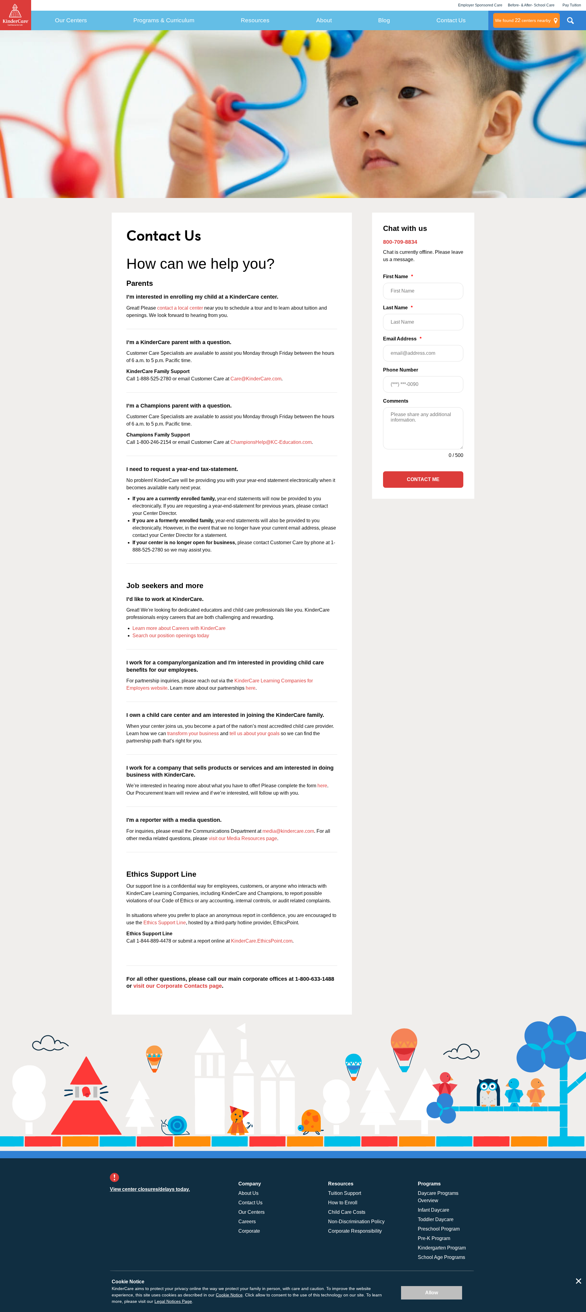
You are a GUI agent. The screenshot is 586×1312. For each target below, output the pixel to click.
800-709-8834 (400, 242)
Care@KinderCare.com (255, 378)
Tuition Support (344, 1193)
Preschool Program (439, 1228)
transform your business (193, 733)
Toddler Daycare (436, 1219)
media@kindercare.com (288, 831)
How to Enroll (342, 1202)
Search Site (570, 23)
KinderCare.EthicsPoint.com (261, 941)
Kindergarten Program (442, 1247)
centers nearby (523, 20)
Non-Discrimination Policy (356, 1221)
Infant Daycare (433, 1210)
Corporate (249, 1231)
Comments (395, 401)
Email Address (402, 338)
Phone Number (400, 369)
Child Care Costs (346, 1212)
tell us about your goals (255, 733)
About (324, 20)
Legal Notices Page (173, 1301)
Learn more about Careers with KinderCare (179, 628)
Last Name (398, 307)
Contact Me (423, 479)
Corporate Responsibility (355, 1231)
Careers (247, 1221)
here (250, 688)
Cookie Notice (229, 1294)
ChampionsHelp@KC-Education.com (271, 442)
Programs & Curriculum (163, 20)
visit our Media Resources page (243, 838)
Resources (255, 20)
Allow (431, 1292)
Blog (384, 20)
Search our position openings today (170, 635)
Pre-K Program (434, 1238)
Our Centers (71, 20)
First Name (398, 276)
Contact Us (451, 20)
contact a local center (180, 308)
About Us (248, 1193)
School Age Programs (441, 1257)
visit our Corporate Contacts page (177, 986)
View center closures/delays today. (150, 1189)
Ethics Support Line (164, 922)
